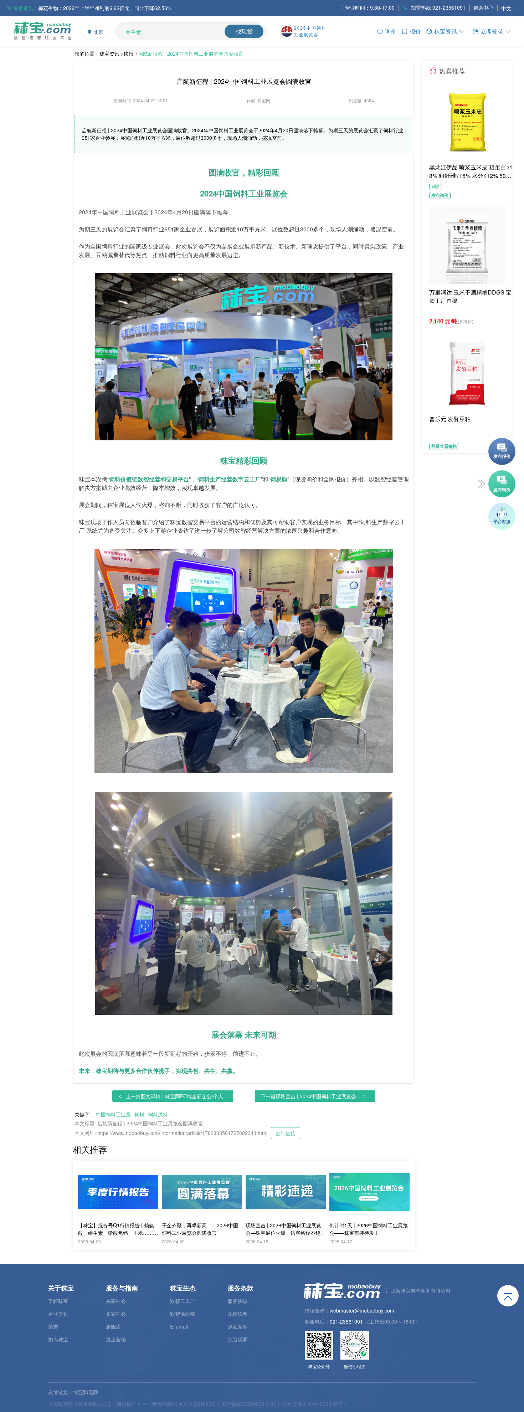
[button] (492, 31)
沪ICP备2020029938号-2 (246, 1403)
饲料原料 (158, 1114)
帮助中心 (483, 7)
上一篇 (176, 1096)
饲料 (139, 1114)
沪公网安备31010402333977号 (313, 1403)
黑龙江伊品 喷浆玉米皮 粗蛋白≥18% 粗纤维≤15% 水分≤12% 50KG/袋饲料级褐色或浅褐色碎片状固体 (472, 170)
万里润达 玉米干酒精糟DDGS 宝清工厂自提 (470, 295)
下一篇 (310, 1096)
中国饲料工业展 (113, 1114)
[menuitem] (509, 8)
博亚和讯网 (85, 1392)
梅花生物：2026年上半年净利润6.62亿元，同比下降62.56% (104, 7)
